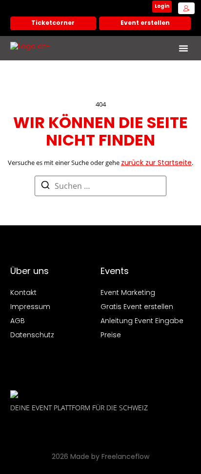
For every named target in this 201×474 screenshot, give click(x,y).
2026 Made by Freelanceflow (100, 457)
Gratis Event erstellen (136, 307)
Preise (110, 335)
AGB (17, 321)
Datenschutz (32, 335)
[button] (183, 48)
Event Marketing (127, 293)
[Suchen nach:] (100, 186)
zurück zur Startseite (156, 163)
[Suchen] (45, 187)
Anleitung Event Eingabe (141, 321)
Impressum (30, 307)
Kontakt (23, 293)
